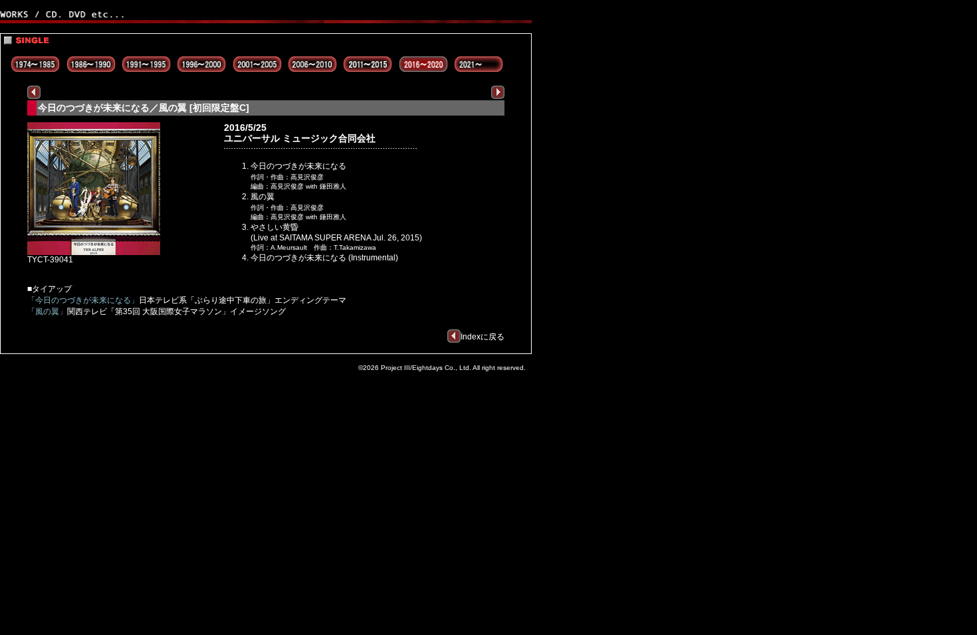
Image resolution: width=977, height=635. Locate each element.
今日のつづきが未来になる (298, 166)
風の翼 (262, 196)
